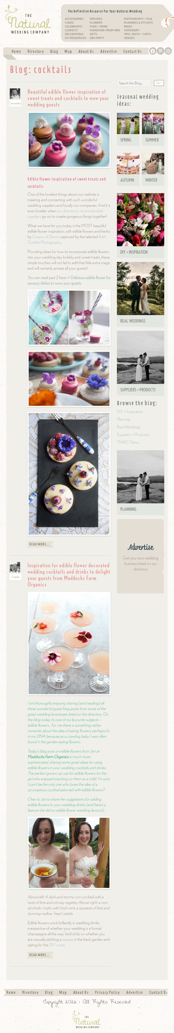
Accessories (74, 19)
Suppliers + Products (133, 434)
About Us (86, 51)
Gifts (93, 34)
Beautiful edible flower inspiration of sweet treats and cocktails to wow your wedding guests (68, 98)
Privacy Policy (107, 992)
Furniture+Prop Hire (105, 30)
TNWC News (128, 442)
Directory (36, 51)
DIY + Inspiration (130, 411)
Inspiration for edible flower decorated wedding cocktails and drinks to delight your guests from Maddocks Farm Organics (69, 575)
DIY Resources (75, 38)
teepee (67, 939)
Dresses (96, 19)
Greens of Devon (45, 236)
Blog (54, 51)
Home (16, 51)
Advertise (108, 51)
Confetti (71, 30)
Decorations (74, 34)
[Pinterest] (160, 51)
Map (68, 51)
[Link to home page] (29, 19)
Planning (123, 419)
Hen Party (97, 38)
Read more (41, 544)
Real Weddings (128, 426)
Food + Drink (99, 26)
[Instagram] (168, 51)
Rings (128, 26)
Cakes (69, 22)
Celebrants (73, 26)
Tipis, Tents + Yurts (137, 34)
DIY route (57, 944)
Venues (129, 38)
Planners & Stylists (138, 22)
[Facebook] (153, 51)
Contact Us (132, 51)
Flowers (96, 22)
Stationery (132, 30)
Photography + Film (138, 19)
